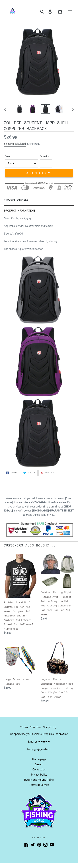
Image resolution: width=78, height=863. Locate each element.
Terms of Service (39, 784)
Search (39, 764)
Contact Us (39, 769)
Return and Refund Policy (39, 779)
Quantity (44, 157)
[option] (19, 109)
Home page (39, 759)
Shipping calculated (15, 144)
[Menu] (70, 11)
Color (8, 157)
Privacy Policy (39, 774)
